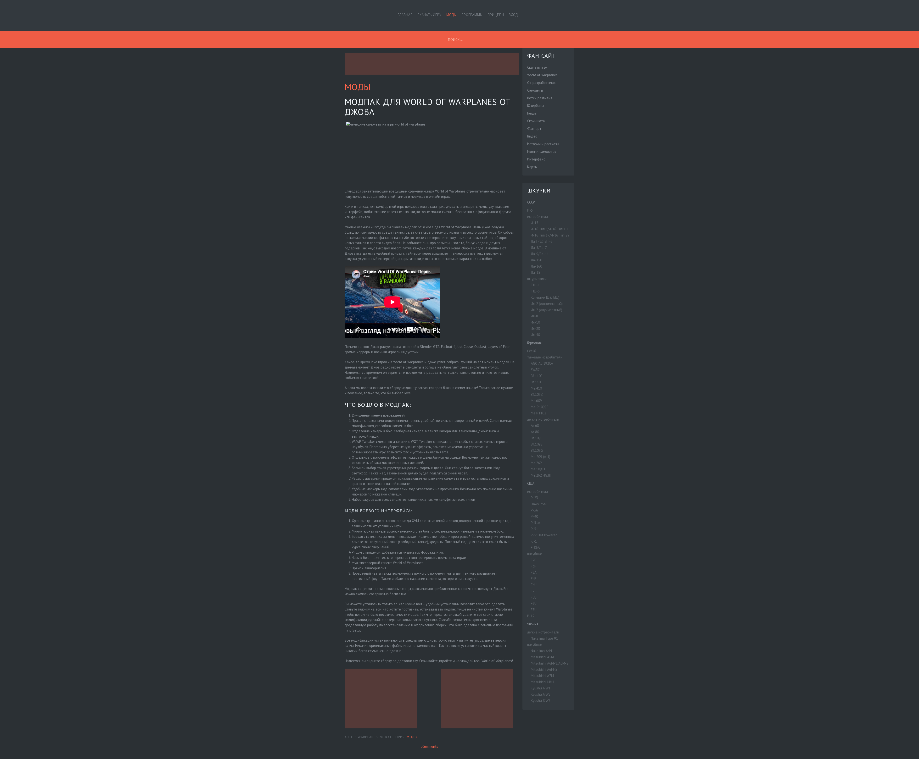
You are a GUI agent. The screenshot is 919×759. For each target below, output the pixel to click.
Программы (472, 15)
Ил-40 (535, 334)
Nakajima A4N (541, 651)
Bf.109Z (537, 394)
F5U (534, 597)
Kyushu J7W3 (540, 700)
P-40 (534, 516)
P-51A (535, 522)
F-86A (535, 547)
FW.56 (531, 351)
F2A (534, 572)
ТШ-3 (535, 291)
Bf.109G (537, 450)
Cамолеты (535, 90)
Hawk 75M (539, 504)
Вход (513, 15)
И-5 (530, 210)
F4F (533, 578)
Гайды (532, 113)
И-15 (534, 222)
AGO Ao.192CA (542, 363)
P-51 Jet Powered (544, 535)
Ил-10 (535, 322)
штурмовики (537, 278)
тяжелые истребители (544, 357)
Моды (451, 15)
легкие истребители (543, 419)
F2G (534, 591)
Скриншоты (536, 121)
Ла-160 (536, 266)
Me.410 (536, 388)
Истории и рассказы (543, 144)
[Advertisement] (432, 64)
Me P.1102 (538, 413)
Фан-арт (534, 128)
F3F (533, 566)
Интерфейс (536, 159)
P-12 (530, 616)
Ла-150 (536, 260)
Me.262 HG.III (541, 475)
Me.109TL (538, 469)
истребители (537, 216)
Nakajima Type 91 (544, 638)
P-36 (534, 510)
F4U (534, 585)
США (530, 483)
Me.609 (536, 400)
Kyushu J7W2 (540, 694)
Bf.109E (537, 444)
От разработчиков (541, 82)
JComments (429, 746)
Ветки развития (539, 98)
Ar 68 (535, 425)
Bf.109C (537, 438)
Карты (532, 167)
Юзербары (535, 105)
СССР (531, 202)
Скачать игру (429, 15)
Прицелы (496, 15)
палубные (534, 553)
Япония (532, 624)
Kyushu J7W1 (540, 688)
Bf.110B (537, 376)
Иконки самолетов (541, 151)
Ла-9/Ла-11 (540, 254)
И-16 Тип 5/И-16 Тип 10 (549, 229)
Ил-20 (535, 328)
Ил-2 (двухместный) (546, 310)
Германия (534, 343)
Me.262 (536, 463)
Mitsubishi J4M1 (543, 682)
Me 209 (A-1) (540, 456)
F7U (534, 609)
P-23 (534, 497)
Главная (405, 15)
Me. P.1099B (540, 407)
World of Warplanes (542, 75)
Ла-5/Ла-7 (539, 247)
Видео (532, 136)
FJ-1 (534, 541)
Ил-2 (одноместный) (547, 303)
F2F (533, 560)
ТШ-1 (535, 285)
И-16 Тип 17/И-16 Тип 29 (550, 235)
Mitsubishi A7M (542, 675)
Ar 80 (535, 431)
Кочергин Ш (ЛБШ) (545, 297)
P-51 (534, 529)
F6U (534, 603)
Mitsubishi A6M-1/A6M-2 (549, 663)
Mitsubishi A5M (542, 657)
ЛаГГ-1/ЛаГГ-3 (542, 241)
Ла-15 (535, 272)
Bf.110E (537, 382)
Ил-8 (534, 316)
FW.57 (535, 369)
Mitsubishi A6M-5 (544, 669)
